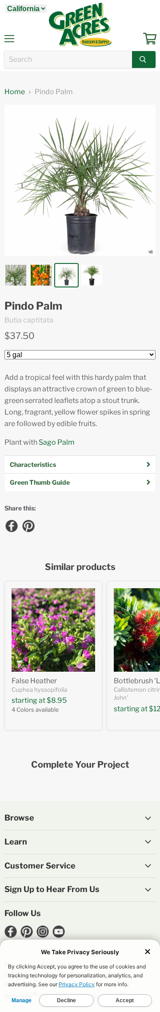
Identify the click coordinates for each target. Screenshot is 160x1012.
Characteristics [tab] (33, 464)
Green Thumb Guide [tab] (40, 482)
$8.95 (57, 700)
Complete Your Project (80, 765)
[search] (68, 59)
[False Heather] (53, 630)
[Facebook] (11, 525)
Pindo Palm (33, 306)
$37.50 (19, 336)
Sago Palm (57, 442)
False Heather (34, 681)
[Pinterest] (28, 525)
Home (14, 92)
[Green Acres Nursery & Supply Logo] (80, 24)
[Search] (144, 59)
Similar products (80, 567)
